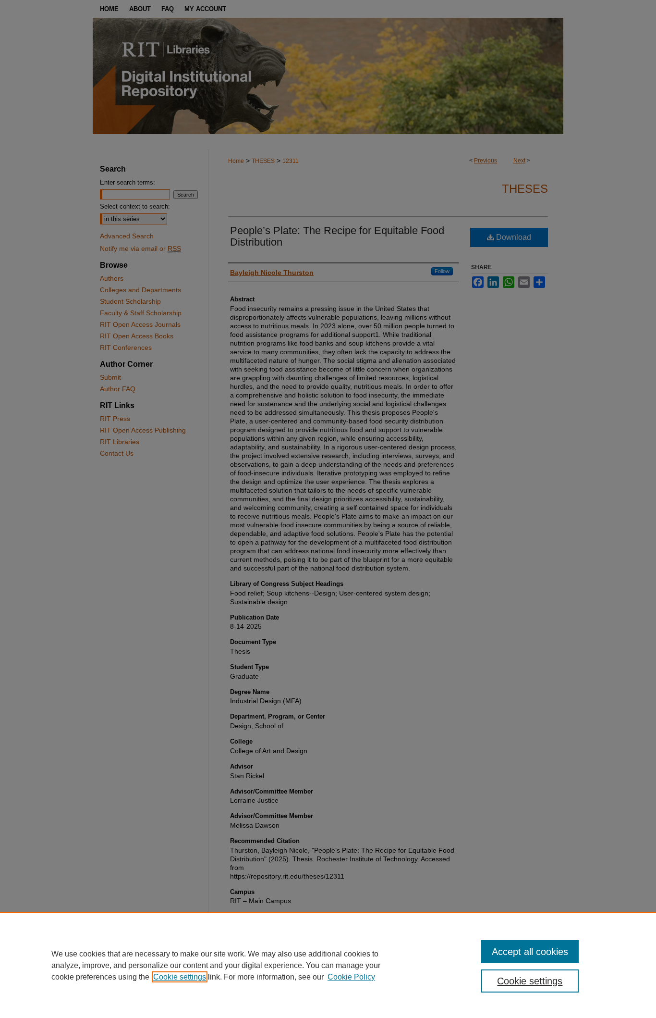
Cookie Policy (351, 977)
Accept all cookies (530, 951)
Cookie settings (179, 977)
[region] (328, 965)
